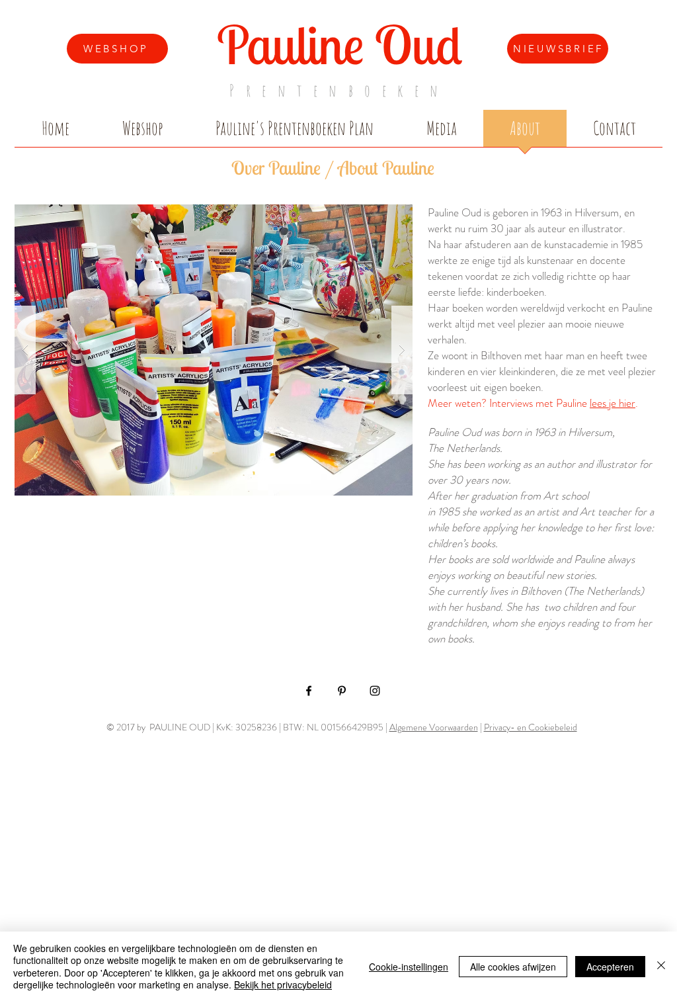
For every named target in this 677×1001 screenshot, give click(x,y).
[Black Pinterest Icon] (341, 690)
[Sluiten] (661, 966)
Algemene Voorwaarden (433, 727)
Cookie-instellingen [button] (408, 966)
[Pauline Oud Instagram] (374, 690)
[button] (214, 350)
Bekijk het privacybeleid (283, 984)
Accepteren (610, 966)
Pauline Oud (339, 44)
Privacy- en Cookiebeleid (530, 727)
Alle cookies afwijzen (513, 966)
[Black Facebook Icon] (308, 690)
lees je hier (612, 403)
